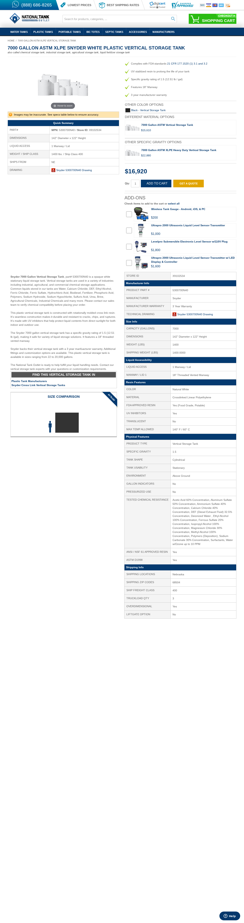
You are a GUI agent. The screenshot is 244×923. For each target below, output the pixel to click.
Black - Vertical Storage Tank (148, 110)
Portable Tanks (70, 32)
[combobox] (120, 19)
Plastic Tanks (43, 32)
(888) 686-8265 (36, 4)
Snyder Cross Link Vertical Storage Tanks (38, 385)
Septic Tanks (114, 32)
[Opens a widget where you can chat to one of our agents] (229, 916)
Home (11, 40)
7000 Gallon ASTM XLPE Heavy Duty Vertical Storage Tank (178, 150)
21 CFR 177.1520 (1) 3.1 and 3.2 (187, 63)
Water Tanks (19, 32)
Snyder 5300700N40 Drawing (74, 170)
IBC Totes (93, 32)
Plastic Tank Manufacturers (29, 381)
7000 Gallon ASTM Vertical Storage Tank (167, 124)
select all (174, 203)
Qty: (127, 183)
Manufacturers (163, 32)
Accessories (138, 32)
